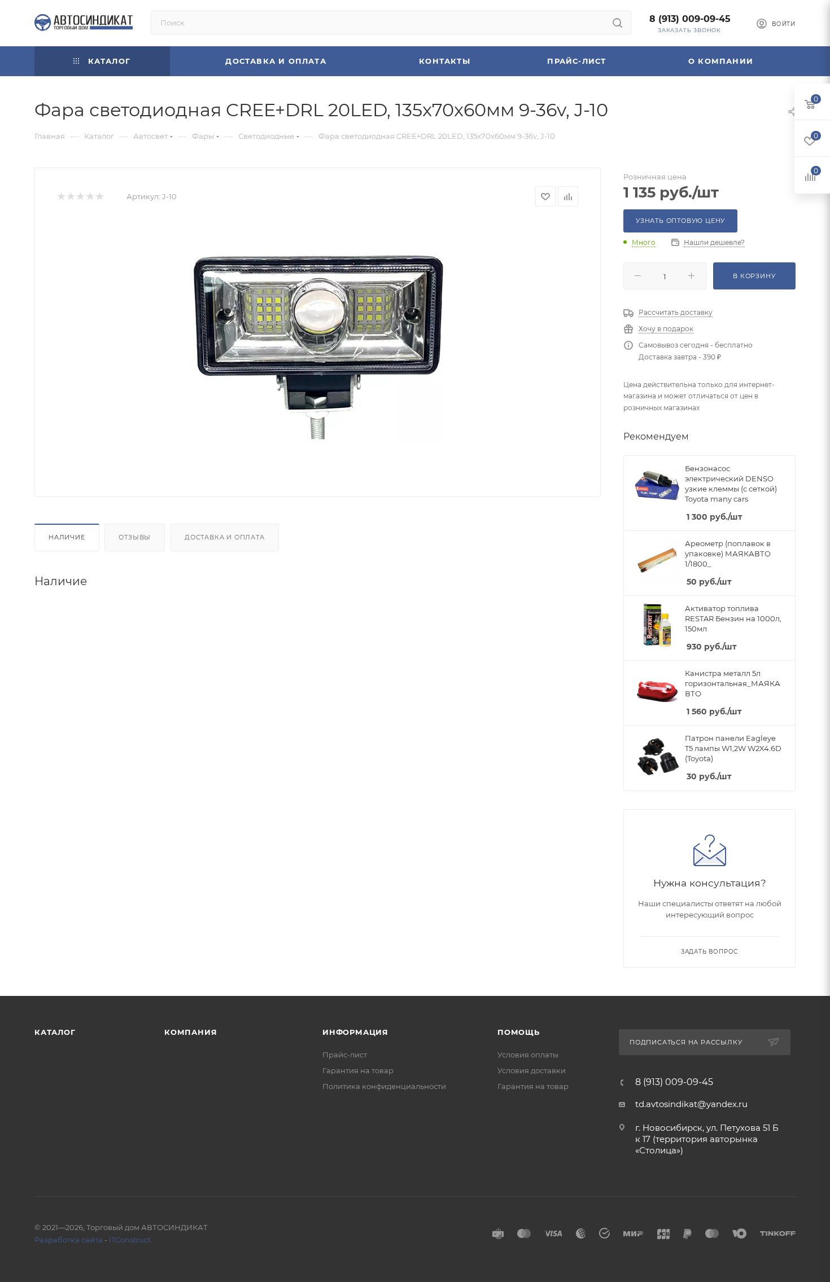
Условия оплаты (527, 1054)
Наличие (67, 537)
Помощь (518, 1032)
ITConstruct (130, 1239)
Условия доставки (531, 1070)
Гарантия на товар (358, 1070)
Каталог (55, 1032)
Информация (355, 1032)
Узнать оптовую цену (680, 221)
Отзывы (135, 537)
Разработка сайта (68, 1239)
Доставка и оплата (225, 537)
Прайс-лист (344, 1054)
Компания (190, 1032)
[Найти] (617, 22)
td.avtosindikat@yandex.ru (691, 1104)
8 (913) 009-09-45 (690, 19)
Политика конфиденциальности (384, 1086)
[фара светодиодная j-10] (318, 348)
